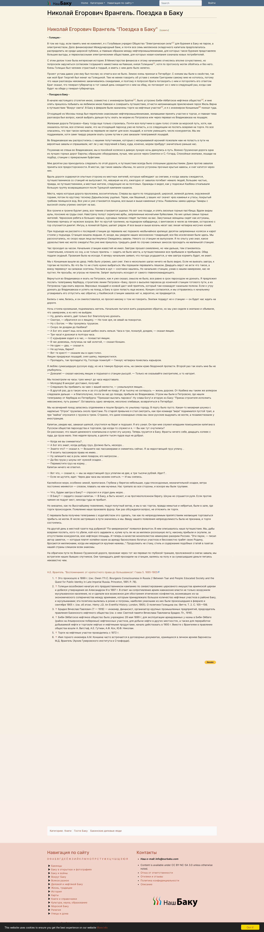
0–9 (49, 858)
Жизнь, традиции (61, 887)
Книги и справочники (64, 898)
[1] (173, 43)
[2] (154, 63)
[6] (199, 107)
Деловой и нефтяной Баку (67, 884)
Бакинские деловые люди (106, 830)
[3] (134, 100)
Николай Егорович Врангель (81, 29)
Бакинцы (56, 865)
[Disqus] (132, 703)
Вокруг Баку (58, 876)
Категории (56, 830)
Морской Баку (60, 906)
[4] (202, 100)
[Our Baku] (175, 901)
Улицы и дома (59, 913)
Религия (56, 909)
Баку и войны (59, 873)
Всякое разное (60, 880)
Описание (146, 884)
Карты (55, 895)
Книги (68, 830)
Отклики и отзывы (152, 876)
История (56, 891)
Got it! (250, 927)
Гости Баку (81, 830)
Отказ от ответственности (157, 872)
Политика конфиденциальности (160, 880)
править (164, 30)
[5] (162, 107)
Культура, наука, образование (69, 902)
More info (102, 927)
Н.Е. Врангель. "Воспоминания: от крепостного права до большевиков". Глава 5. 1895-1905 (102, 572)
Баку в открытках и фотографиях (71, 869)
